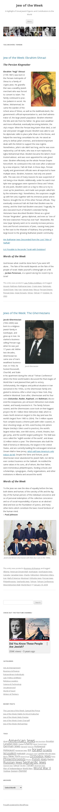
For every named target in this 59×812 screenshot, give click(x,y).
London (41, 753)
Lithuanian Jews (31, 754)
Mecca (36, 289)
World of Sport (9, 691)
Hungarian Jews (21, 750)
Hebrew (31, 747)
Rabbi (50, 759)
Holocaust (9, 750)
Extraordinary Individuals (13, 674)
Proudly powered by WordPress (15, 805)
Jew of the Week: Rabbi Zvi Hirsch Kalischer (21, 714)
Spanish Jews (8, 766)
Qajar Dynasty (21, 293)
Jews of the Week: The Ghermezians (26, 313)
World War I (28, 768)
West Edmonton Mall (11, 585)
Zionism (14, 771)
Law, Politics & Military (33, 283)
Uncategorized (9, 687)
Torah (30, 765)
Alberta (6, 571)
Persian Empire (46, 289)
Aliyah (5, 741)
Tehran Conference (45, 581)
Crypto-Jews (37, 286)
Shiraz (30, 293)
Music (5, 756)
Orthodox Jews (35, 578)
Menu (29, 21)
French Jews (42, 744)
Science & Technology (12, 684)
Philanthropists (9, 581)
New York (14, 756)
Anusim (6, 286)
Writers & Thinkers (11, 694)
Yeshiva (6, 771)
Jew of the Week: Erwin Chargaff (16, 720)
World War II (26, 585)
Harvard (24, 746)
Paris (53, 756)
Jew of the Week (29, 5)
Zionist (22, 771)
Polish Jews (39, 759)
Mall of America (13, 578)
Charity (27, 575)
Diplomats (47, 286)
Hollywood (39, 746)
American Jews (21, 740)
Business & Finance (32, 568)
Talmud (16, 765)
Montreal (25, 578)
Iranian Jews (28, 289)
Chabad (21, 744)
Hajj (16, 289)
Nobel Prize (24, 756)
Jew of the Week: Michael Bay (15, 724)
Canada (6, 575)
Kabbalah (21, 753)
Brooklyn (50, 741)
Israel (37, 749)
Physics (28, 759)
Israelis (47, 750)
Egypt (35, 744)
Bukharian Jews (24, 286)
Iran (20, 289)
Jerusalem (9, 753)
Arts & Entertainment (11, 668)
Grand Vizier (8, 289)
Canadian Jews (17, 575)
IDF (29, 750)
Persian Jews (8, 293)
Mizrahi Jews (50, 753)
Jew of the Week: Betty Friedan (16, 717)
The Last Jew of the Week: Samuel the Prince (21, 710)
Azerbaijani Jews (45, 571)
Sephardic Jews (23, 581)
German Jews (11, 746)
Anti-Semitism (41, 741)
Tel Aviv (23, 765)
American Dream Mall (19, 571)
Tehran (37, 293)
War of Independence (12, 768)
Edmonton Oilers (47, 575)
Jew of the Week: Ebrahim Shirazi (24, 58)
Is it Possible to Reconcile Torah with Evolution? (24, 249)
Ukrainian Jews (39, 766)
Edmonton (35, 575)
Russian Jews (12, 762)
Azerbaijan (33, 571)
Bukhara (13, 286)
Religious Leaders (10, 681)
